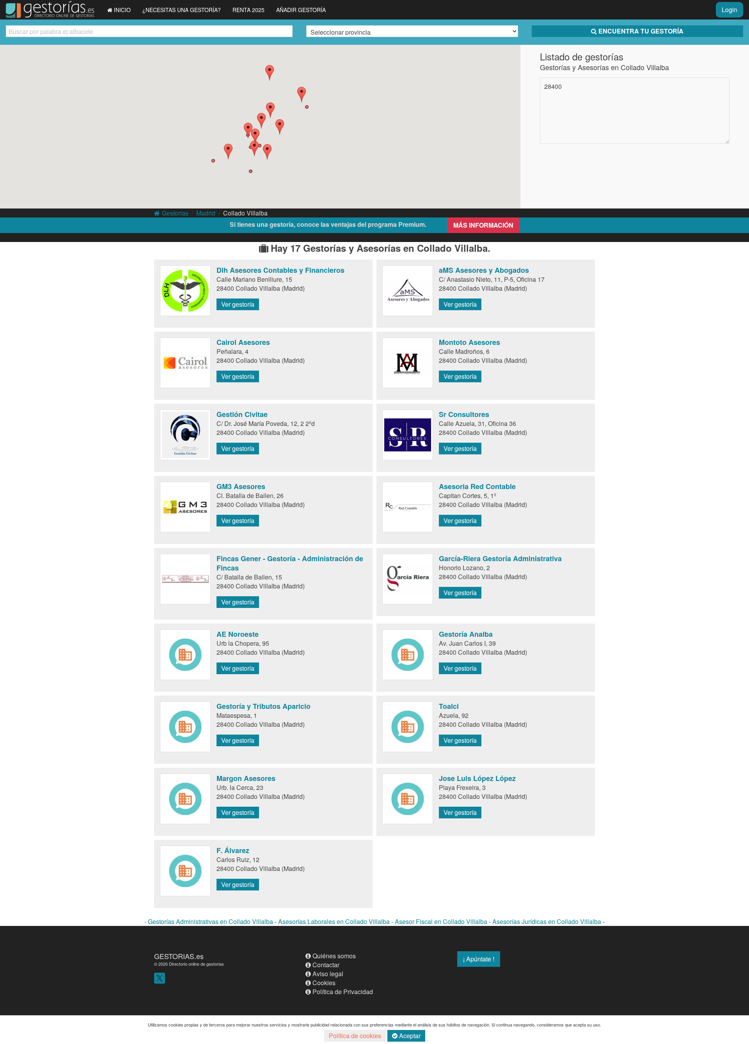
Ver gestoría (237, 304)
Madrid (205, 212)
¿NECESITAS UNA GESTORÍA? (181, 10)
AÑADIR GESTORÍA (301, 10)
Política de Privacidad (342, 991)
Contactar (325, 964)
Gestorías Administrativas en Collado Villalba (210, 921)
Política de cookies (355, 1035)
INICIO (122, 10)
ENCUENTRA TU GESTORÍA (640, 30)
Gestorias (175, 212)
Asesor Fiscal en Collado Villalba (441, 921)
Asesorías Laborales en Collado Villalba (334, 921)
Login (729, 9)
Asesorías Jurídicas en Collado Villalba (546, 921)
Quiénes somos (334, 955)
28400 (553, 86)
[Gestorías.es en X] (159, 977)
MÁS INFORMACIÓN (483, 225)
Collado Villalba (245, 212)
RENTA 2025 (248, 10)
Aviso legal (327, 973)
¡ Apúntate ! (478, 958)
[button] (279, 127)
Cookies (323, 982)
